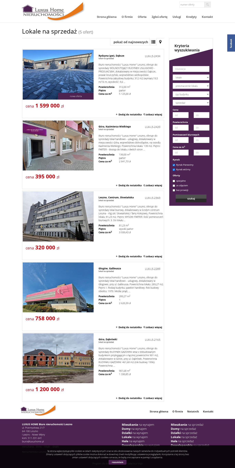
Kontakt (207, 17)
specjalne (181, 180)
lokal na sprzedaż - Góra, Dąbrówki (93, 367)
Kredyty (191, 17)
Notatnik (193, 411)
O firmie (127, 17)
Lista (153, 41)
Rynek (176, 159)
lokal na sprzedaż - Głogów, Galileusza (93, 296)
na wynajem (138, 425)
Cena (175, 109)
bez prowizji (182, 190)
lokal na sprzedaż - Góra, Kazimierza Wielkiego (93, 154)
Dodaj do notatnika (130, 114)
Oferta (142, 17)
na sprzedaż (187, 425)
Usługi (177, 17)
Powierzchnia (180, 122)
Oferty (176, 175)
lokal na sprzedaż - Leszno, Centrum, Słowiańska (93, 225)
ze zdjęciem (182, 185)
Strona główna (107, 17)
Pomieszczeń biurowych (186, 134)
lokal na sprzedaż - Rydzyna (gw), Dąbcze (93, 83)
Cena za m (179, 147)
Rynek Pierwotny (185, 164)
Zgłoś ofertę (159, 17)
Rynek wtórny (183, 169)
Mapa (160, 41)
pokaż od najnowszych (131, 42)
